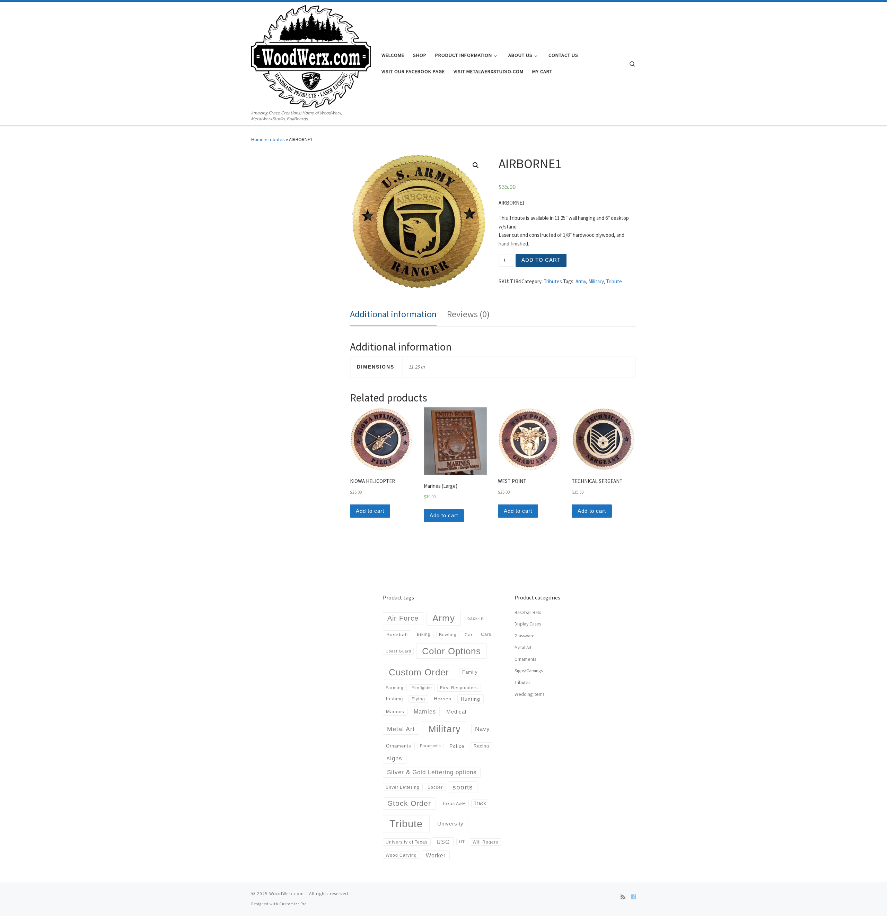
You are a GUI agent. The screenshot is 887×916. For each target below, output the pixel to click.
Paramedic (430, 746)
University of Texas (407, 842)
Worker (436, 855)
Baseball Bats (528, 612)
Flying (418, 699)
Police (457, 746)
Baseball (397, 634)
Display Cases (528, 624)
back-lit (475, 618)
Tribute (614, 281)
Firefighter (422, 687)
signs (394, 758)
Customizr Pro (293, 903)
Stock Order (409, 803)
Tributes (276, 139)
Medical (456, 712)
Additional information (393, 314)
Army (581, 281)
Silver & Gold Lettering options (432, 772)
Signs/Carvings (529, 671)
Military (596, 281)
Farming (395, 687)
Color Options (451, 651)
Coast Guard (398, 651)
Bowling (448, 634)
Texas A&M (454, 803)
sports (463, 787)
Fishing (394, 698)
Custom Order (419, 672)
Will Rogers (485, 842)
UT (462, 842)
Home (257, 139)
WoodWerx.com (286, 894)
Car (469, 634)
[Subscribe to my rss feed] (623, 897)
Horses (442, 698)
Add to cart (541, 260)
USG (443, 842)
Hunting (470, 699)
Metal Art (401, 729)
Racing (481, 746)
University (450, 824)
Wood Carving (401, 855)
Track (480, 803)
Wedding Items (529, 694)
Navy (482, 728)
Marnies (425, 711)
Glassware (525, 636)
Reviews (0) (468, 314)
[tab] (393, 314)
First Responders (459, 687)
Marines (395, 711)
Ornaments (398, 746)
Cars (486, 634)
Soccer (435, 787)
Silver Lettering (403, 787)
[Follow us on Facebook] (633, 897)
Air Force (403, 618)
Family (470, 672)
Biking (424, 634)
